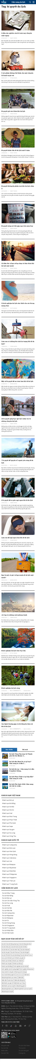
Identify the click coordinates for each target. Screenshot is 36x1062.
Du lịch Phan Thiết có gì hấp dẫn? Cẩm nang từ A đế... (21, 777)
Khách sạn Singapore (9, 877)
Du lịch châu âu (6, 947)
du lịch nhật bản (25, 949)
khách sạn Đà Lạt (17, 963)
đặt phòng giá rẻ (21, 986)
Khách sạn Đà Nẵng (8, 803)
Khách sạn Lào (7, 861)
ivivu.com (4, 958)
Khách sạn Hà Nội (8, 807)
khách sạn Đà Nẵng (7, 966)
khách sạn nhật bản (18, 960)
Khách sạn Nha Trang (9, 816)
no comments (15, 691)
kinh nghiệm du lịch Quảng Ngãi (10, 969)
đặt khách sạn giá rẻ (7, 983)
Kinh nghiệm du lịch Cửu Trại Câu (13, 651)
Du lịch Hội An (5, 949)
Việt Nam (26, 974)
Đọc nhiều (9, 749)
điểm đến (21, 977)
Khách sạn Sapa (7, 826)
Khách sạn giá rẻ (20, 958)
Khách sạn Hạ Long (8, 833)
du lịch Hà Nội (23, 947)
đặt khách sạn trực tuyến (8, 986)
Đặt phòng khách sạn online (9, 977)
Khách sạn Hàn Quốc (9, 851)
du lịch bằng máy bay (12, 944)
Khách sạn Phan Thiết (9, 820)
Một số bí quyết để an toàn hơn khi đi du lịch (17, 381)
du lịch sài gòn (6, 952)
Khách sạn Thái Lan (8, 881)
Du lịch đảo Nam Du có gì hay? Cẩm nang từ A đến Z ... (20, 762)
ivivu (30, 955)
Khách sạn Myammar (9, 868)
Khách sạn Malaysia (8, 864)
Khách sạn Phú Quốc (9, 823)
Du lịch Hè (4, 1048)
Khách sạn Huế (7, 813)
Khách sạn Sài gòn (8, 830)
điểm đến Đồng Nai (20, 980)
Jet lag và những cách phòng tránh (14, 615)
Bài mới (25, 749)
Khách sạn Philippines (9, 874)
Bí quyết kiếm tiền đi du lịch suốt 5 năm (15, 150)
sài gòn (12, 972)
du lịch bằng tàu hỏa (25, 944)
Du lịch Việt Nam (24, 1045)
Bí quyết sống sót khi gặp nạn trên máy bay (17, 226)
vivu (17, 974)
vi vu (21, 974)
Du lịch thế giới (24, 1051)
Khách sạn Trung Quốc (10, 884)
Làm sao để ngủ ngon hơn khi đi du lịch (15, 538)
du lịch (3, 944)
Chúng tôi (22, 1053)
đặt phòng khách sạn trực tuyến (23, 988)
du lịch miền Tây (15, 949)
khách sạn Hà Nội (6, 960)
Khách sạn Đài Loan (8, 848)
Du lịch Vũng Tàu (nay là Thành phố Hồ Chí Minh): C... (20, 755)
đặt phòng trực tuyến (7, 991)
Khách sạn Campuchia (9, 845)
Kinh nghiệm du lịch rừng (10, 688)
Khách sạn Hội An (8, 810)
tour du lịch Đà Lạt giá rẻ (8, 974)
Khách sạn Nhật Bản (9, 871)
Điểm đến (4, 1051)
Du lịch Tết (5, 1053)
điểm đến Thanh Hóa (7, 980)
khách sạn (11, 958)
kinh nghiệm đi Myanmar (26, 969)
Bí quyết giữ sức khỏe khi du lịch (13, 111)
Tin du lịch (22, 1048)
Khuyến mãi (5, 1045)
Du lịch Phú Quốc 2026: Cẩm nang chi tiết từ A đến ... (21, 785)
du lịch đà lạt (24, 955)
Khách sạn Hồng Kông (9, 855)
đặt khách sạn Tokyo (19, 983)
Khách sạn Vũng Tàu (9, 836)
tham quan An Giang (20, 972)
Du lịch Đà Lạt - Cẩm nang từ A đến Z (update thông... (21, 770)
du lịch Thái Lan (15, 952)
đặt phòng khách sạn (7, 988)
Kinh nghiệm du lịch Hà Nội (21, 966)
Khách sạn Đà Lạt (8, 800)
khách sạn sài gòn (7, 963)
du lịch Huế (15, 947)
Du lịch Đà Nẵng (15, 955)
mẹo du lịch (5, 972)
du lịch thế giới (25, 952)
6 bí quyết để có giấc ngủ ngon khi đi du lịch (17, 500)
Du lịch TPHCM (6, 955)
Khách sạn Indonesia (9, 858)
